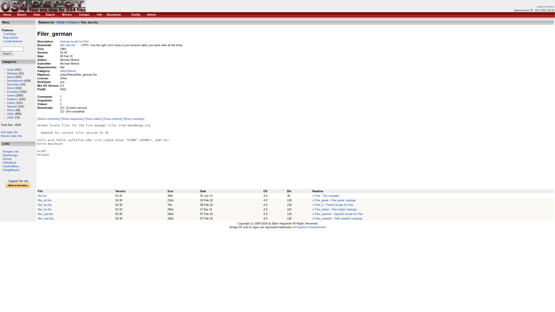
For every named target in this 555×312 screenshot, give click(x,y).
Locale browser (11, 41)
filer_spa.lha (45, 214)
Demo (10, 77)
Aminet (7, 159)
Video (10, 117)
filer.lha (42, 195)
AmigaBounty (11, 170)
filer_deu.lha (67, 45)
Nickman (550, 6)
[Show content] (112, 118)
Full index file (9, 132)
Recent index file (11, 136)
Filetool (73, 22)
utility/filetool (68, 71)
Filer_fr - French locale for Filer (334, 204)
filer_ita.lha (44, 209)
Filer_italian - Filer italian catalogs (336, 209)
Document (13, 84)
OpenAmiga (10, 155)
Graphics (12, 99)
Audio (10, 69)
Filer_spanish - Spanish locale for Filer (339, 214)
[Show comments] (48, 118)
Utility (10, 113)
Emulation (13, 91)
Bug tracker (9, 37)
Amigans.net (10, 151)
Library (11, 102)
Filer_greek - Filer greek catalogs (335, 200)
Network (12, 106)
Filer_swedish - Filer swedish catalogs (338, 218)
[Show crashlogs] (133, 118)
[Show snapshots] (72, 118)
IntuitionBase (11, 166)
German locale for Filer (74, 41)
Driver (10, 88)
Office (11, 110)
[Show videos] (93, 118)
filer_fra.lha (45, 204)
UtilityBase (9, 162)
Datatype (12, 73)
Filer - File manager (327, 195)
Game (11, 95)
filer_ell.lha (44, 200)
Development (15, 80)
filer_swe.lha (45, 218)
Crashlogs (8, 34)
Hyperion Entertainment (311, 227)
